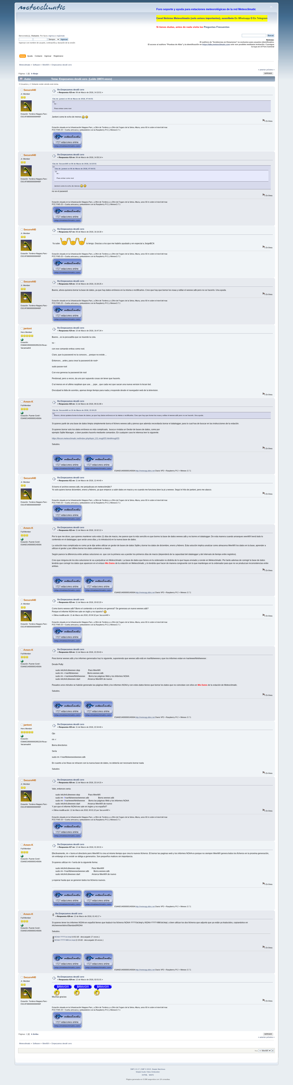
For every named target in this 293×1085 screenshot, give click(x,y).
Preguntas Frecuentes (216, 27)
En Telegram (260, 18)
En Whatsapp (242, 18)
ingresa (51, 36)
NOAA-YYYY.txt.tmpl (62, 937)
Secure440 (30, 90)
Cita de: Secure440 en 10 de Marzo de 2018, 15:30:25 (74, 410)
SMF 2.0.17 (135, 1069)
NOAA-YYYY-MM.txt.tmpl (64, 940)
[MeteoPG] (22, 414)
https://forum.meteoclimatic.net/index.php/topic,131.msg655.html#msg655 (85, 438)
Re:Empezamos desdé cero (70, 90)
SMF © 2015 (146, 1069)
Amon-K (28, 401)
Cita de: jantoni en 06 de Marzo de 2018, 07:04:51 (72, 99)
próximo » (270, 70)
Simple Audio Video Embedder (148, 1072)
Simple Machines (158, 1069)
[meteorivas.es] (22, 340)
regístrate (61, 36)
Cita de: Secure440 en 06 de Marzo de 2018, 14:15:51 (74, 164)
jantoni (28, 328)
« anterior (262, 70)
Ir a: (256, 1051)
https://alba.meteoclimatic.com (216, 44)
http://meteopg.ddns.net (145, 471)
